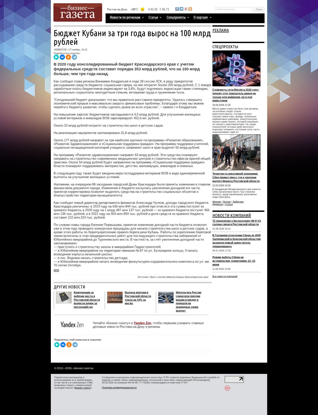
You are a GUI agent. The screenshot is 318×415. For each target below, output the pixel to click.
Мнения (216, 201)
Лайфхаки (238, 201)
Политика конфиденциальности (119, 387)
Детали (227, 201)
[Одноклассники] (68, 57)
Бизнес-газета (82, 387)
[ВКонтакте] (62, 57)
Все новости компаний (224, 276)
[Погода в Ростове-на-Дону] (138, 9)
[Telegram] (74, 57)
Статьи (229, 204)
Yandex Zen (142, 323)
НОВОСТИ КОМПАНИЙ (231, 215)
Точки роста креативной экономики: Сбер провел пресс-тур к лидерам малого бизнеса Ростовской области (236, 177)
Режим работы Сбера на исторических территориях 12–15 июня (233, 261)
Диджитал (217, 204)
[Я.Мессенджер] (56, 57)
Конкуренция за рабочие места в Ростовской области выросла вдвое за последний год (87, 300)
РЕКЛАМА (220, 30)
